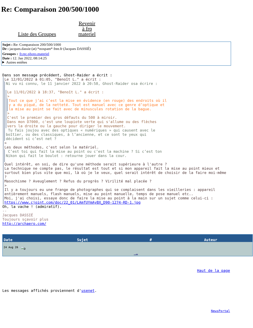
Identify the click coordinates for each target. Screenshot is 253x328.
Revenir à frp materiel (87, 28)
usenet (88, 290)
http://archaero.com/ (24, 223)
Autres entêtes (16, 62)
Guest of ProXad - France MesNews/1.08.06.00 (48, 62)
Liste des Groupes (37, 34)
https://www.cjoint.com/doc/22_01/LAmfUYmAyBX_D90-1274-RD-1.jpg (72, 202)
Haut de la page (213, 270)
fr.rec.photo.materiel (34, 54)
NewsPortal (220, 311)
